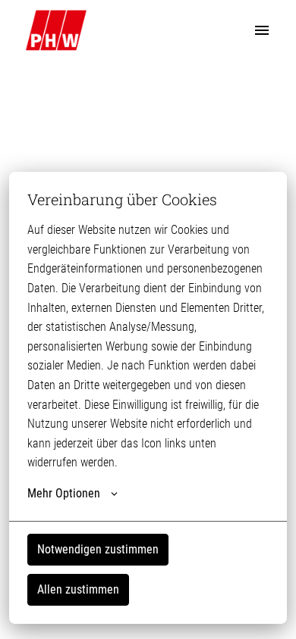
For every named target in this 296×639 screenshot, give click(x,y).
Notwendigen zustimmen (98, 549)
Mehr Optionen (63, 493)
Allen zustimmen (78, 589)
